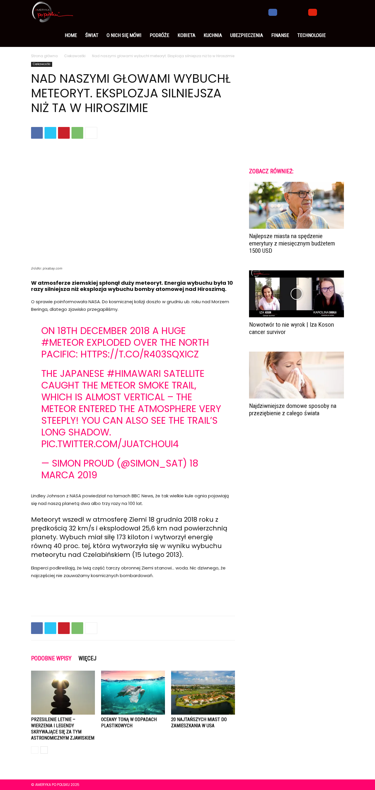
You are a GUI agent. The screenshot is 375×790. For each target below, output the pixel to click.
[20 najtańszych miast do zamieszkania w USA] (203, 693)
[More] (91, 133)
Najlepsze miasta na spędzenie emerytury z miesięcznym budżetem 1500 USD (292, 243)
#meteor (62, 342)
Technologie (311, 35)
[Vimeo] (302, 11)
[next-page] (44, 750)
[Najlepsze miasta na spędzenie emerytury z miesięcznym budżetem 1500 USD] (296, 205)
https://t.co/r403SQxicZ (140, 354)
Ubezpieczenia (246, 35)
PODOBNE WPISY (51, 658)
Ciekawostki (75, 55)
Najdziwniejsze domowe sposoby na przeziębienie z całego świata (292, 409)
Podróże (159, 35)
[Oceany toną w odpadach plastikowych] (133, 693)
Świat (91, 35)
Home (71, 35)
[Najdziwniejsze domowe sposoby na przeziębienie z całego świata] (296, 375)
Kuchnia (213, 35)
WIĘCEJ (87, 658)
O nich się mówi (124, 35)
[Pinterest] (64, 133)
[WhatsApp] (77, 133)
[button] (337, 12)
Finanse (280, 35)
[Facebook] (272, 11)
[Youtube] (312, 11)
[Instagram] (282, 11)
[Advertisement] (133, 596)
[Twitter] (292, 11)
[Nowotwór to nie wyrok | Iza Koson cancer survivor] (296, 293)
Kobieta (186, 35)
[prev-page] (34, 750)
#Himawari (134, 373)
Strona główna (44, 55)
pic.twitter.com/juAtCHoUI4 (110, 443)
